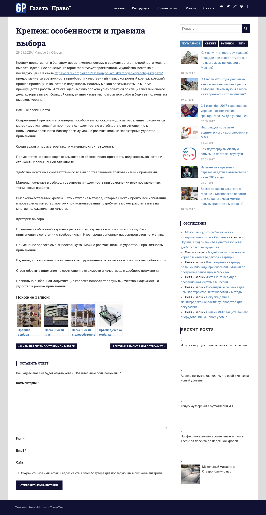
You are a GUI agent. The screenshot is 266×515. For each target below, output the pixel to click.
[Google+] (235, 7)
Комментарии (167, 8)
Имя (20, 438)
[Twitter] (228, 7)
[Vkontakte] (221, 7)
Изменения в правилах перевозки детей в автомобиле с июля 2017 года (224, 172)
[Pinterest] (241, 7)
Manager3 (41, 52)
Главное (118, 8)
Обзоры (190, 8)
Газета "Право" (50, 8)
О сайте (208, 8)
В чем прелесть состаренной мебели (47, 347)
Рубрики (227, 43)
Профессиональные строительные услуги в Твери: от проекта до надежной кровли (212, 438)
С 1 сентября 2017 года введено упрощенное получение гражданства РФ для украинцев (224, 111)
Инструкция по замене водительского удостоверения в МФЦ (224, 132)
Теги (242, 43)
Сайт (19, 462)
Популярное (191, 43)
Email (21, 450)
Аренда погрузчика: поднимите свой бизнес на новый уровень (215, 378)
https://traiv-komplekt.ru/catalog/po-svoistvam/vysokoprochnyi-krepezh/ (109, 73)
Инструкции (140, 8)
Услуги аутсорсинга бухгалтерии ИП (207, 406)
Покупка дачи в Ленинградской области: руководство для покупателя (211, 302)
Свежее (210, 43)
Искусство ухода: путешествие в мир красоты (214, 345)
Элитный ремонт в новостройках (137, 347)
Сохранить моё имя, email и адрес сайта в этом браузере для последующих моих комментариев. (92, 473)
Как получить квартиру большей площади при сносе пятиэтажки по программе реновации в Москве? (213, 267)
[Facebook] (247, 7)
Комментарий (27, 383)
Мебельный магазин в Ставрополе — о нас (218, 469)
